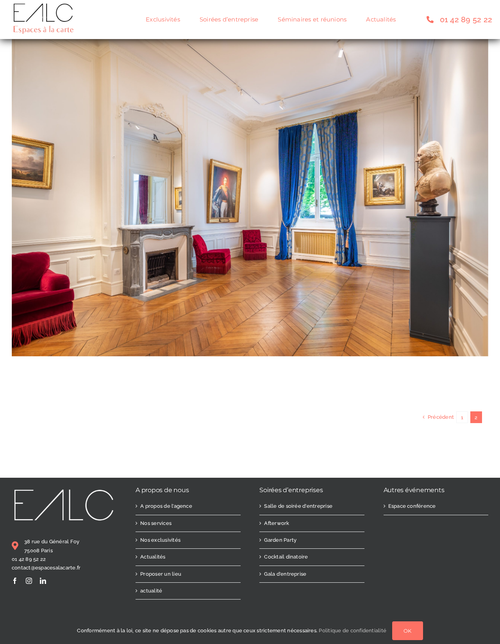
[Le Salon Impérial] (250, 44)
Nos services (155, 523)
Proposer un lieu (160, 574)
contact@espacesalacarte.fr (46, 568)
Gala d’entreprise (285, 574)
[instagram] (29, 581)
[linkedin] (43, 581)
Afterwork (276, 523)
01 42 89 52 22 (29, 559)
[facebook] (15, 581)
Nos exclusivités (160, 540)
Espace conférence (412, 506)
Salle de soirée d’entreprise (298, 506)
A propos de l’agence (166, 506)
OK (407, 631)
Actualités (152, 557)
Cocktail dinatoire (286, 557)
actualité (151, 591)
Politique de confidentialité (352, 630)
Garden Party (280, 540)
